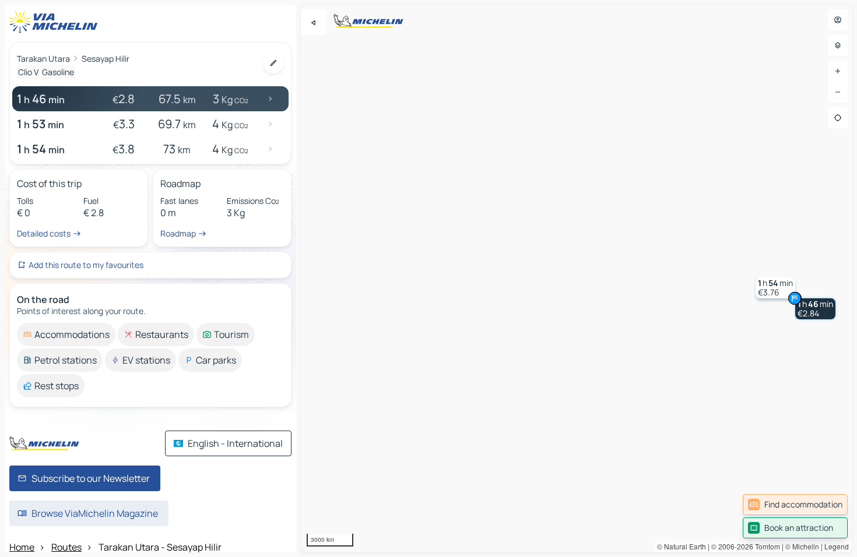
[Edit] (273, 62)
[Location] (838, 117)
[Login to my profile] (838, 19)
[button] (691, 301)
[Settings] (838, 45)
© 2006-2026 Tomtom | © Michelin (765, 546)
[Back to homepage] (56, 22)
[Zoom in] (838, 71)
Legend (836, 546)
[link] (795, 504)
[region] (576, 278)
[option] (66, 334)
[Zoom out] (838, 92)
